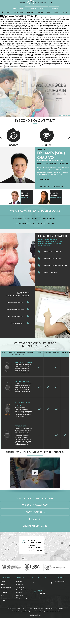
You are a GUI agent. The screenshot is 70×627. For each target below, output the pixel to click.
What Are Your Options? (53, 258)
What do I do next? (51, 272)
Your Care (19, 218)
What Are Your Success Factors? (55, 265)
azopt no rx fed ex (52, 65)
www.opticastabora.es (39, 30)
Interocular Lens (21, 595)
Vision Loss (18, 145)
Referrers (56, 12)
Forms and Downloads (35, 505)
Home (2, 11)
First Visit (40, 12)
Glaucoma (19, 584)
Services (20, 577)
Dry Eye (19, 592)
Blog (48, 12)
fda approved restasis (30, 47)
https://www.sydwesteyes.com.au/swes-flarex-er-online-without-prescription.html (36, 39)
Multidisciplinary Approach (43, 223)
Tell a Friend (33, 608)
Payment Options (35, 511)
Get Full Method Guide (43, 25)
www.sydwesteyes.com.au (54, 50)
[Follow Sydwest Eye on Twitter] (37, 594)
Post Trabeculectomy (16, 323)
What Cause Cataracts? (52, 251)
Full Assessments (22, 223)
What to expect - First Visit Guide (35, 498)
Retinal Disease (19, 12)
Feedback (49, 608)
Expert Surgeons (33, 218)
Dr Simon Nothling (25, 194)
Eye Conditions (6, 590)
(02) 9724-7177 (19, 8)
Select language (60, 581)
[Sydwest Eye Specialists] (34, 2)
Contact (65, 12)
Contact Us (59, 608)
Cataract (19, 581)
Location (43, 8)
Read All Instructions (24, 34)
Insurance (35, 518)
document (24, 43)
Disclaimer (16, 608)
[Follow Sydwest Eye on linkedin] (40, 594)
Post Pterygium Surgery (15, 316)
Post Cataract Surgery (15, 302)
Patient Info (30, 12)
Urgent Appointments (35, 525)
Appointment (31, 8)
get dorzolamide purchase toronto (22, 48)
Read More (59, 98)
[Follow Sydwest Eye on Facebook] (34, 594)
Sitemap (42, 608)
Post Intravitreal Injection (14, 309)
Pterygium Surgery (22, 598)
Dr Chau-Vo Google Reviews (52, 186)
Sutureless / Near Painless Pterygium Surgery (35, 452)
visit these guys (52, 63)
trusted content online (51, 57)
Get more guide (17, 23)
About (8, 12)
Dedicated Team (49, 218)
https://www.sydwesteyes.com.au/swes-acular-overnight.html (25, 65)
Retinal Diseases (51, 145)
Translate (54, 8)
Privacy (24, 608)
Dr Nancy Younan (54, 194)
